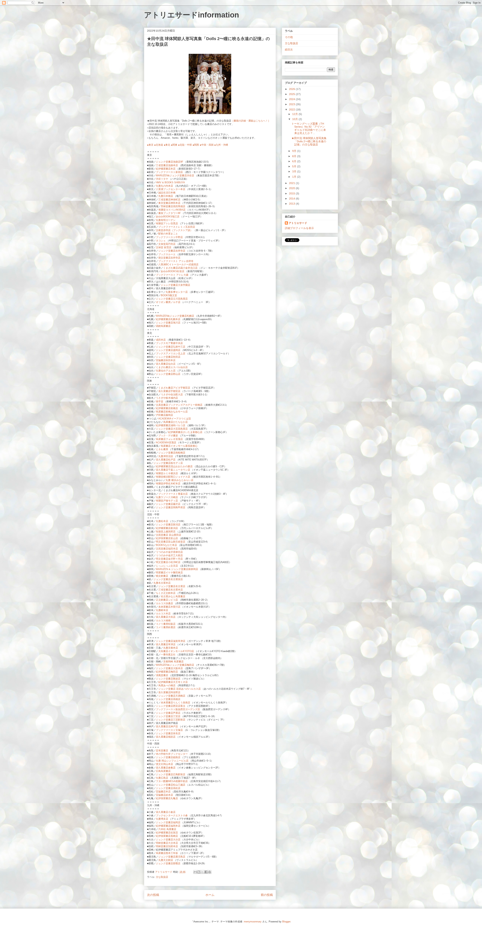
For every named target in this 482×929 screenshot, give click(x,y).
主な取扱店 (162, 877)
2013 (292, 203)
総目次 (289, 49)
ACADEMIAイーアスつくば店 (174, 418)
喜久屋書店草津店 (165, 644)
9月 (294, 150)
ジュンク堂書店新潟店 (168, 524)
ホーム (209, 894)
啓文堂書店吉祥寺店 (169, 257)
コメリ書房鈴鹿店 (165, 627)
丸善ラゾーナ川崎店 (167, 497)
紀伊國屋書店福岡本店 (168, 825)
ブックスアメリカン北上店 (170, 353)
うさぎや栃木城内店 (167, 397)
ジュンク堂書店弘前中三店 (170, 346)
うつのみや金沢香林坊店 (169, 552)
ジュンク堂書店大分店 (168, 839)
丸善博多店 (162, 818)
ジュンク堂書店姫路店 (168, 757)
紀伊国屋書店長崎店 (167, 836)
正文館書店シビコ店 (167, 599)
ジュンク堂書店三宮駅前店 (170, 719)
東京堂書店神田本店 (169, 203)
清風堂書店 (162, 675)
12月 (295, 114)
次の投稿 (153, 894)
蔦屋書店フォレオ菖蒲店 (169, 439)
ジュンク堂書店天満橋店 (171, 695)
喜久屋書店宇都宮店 (169, 391)
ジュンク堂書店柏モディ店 (168, 463)
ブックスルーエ (166, 254)
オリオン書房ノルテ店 (168, 302)
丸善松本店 (162, 521)
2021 (292, 183)
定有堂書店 (162, 750)
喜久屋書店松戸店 (165, 459)
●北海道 (158, 144)
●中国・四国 (207, 144)
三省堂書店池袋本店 (167, 165)
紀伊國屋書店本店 (165, 168)
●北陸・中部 (185, 144)
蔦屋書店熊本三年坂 (167, 853)
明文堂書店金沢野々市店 (169, 558)
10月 (295, 119)
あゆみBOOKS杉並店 (172, 271)
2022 (292, 109)
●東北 (167, 144)
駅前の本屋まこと (168, 233)
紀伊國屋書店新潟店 (167, 528)
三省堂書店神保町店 (169, 199)
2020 (292, 188)
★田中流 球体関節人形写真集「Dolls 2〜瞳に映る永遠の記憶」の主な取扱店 (308, 141)
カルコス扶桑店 (164, 603)
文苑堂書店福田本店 (167, 548)
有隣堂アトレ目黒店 (167, 223)
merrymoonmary (253, 921)
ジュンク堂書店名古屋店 (171, 586)
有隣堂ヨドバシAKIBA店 (171, 209)
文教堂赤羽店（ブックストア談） (174, 230)
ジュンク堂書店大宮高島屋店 (172, 428)
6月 (294, 161)
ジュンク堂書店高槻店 (168, 699)
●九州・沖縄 (221, 144)
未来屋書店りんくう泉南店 (175, 702)
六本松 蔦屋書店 (167, 829)
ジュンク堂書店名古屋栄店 (168, 579)
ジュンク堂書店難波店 (168, 678)
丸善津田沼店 (165, 456)
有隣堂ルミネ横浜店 (167, 473)
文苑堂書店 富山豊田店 (168, 534)
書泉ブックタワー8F (169, 213)
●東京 (150, 144)
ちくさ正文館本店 (165, 593)
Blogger (286, 921)
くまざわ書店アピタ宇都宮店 (174, 387)
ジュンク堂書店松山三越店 (170, 784)
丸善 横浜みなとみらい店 (179, 480)
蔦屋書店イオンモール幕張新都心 (179, 445)
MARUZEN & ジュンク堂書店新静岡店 (177, 569)
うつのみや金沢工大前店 (169, 555)
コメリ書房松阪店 (165, 623)
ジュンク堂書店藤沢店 (168, 504)
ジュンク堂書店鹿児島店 (171, 856)
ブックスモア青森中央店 (169, 343)
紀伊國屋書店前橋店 (167, 408)
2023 (292, 104)
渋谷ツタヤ (162, 178)
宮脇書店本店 (163, 791)
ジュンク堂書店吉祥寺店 (171, 250)
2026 (292, 89)
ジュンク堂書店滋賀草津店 (170, 641)
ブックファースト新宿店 (169, 172)
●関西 (196, 144)
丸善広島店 (162, 777)
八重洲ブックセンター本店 (170, 189)
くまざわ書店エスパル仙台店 (172, 367)
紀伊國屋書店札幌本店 (168, 319)
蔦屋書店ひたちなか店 (175, 422)
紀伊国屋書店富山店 (167, 538)
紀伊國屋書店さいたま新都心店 (185, 432)
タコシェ (161, 240)
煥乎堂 (159, 401)
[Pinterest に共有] (209, 872)
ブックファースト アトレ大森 (172, 274)
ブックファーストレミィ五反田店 (176, 226)
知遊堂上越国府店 (165, 531)
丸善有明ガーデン (165, 220)
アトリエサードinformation (191, 15)
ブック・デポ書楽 (168, 435)
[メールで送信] (195, 872)
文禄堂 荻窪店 (163, 247)
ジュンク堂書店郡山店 (168, 374)
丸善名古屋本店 (162, 582)
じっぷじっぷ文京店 (167, 565)
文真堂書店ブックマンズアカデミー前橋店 (179, 404)
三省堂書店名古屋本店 (170, 589)
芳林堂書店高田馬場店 (173, 206)
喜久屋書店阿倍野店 (169, 692)
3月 (294, 171)
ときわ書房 (162, 449)
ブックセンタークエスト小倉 (172, 815)
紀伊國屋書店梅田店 (167, 671)
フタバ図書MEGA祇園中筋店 (172, 781)
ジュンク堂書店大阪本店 (169, 668)
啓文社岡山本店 (164, 764)
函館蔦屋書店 (163, 326)
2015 (292, 193)
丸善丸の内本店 (164, 185)
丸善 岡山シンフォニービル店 (172, 760)
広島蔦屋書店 (163, 771)
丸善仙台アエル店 (165, 370)
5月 (294, 166)
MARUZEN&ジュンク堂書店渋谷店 (175, 175)
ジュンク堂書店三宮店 (168, 716)
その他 (289, 37)
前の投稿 (267, 894)
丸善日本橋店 (165, 196)
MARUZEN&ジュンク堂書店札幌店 (175, 315)
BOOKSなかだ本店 (166, 545)
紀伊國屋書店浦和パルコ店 (170, 425)
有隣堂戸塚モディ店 (167, 500)
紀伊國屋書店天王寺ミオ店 (173, 682)
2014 (292, 198)
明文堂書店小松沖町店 (168, 562)
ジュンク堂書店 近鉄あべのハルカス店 (179, 688)
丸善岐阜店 (162, 610)
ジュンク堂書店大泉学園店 (175, 285)
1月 (294, 176)
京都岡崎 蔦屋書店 (173, 661)
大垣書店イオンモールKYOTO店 (176, 651)
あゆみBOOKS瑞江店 (167, 216)
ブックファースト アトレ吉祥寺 (175, 261)
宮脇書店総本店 (164, 795)
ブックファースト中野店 (169, 237)
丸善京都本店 (170, 647)
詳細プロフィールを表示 (299, 228)
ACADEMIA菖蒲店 (166, 442)
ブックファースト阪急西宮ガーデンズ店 (178, 709)
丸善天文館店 (165, 860)
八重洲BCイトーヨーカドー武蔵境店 (178, 264)
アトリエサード (298, 222)
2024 (292, 99)
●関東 (174, 144)
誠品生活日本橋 (166, 192)
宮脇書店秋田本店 (165, 360)
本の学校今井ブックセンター (172, 753)
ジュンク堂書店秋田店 (168, 356)
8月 (294, 156)
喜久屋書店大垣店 (166, 617)
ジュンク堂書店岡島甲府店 (170, 507)
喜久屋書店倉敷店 (165, 767)
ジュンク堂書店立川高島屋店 (172, 298)
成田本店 (161, 339)
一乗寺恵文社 (168, 654)
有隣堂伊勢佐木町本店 (168, 483)
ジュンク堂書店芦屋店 (168, 712)
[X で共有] (202, 872)
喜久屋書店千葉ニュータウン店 (173, 469)
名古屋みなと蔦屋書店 (173, 596)
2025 (292, 94)
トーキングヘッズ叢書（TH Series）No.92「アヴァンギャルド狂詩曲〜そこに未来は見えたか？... (308, 128)
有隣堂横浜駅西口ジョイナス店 (173, 476)
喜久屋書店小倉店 (165, 812)
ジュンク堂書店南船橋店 (171, 452)
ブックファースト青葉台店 (173, 493)
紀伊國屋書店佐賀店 (167, 832)
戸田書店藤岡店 (164, 415)
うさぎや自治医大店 (172, 394)
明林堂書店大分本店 (167, 843)
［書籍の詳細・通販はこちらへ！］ (250, 120)
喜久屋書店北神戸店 (167, 726)
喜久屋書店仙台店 (165, 363)
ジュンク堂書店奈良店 (168, 733)
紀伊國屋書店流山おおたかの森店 (174, 466)
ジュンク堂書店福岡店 (168, 822)
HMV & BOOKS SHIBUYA (170, 182)
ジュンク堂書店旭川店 (168, 322)
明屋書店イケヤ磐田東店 (169, 572)
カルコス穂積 (163, 620)
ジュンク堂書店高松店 (168, 788)
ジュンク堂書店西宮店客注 (170, 706)
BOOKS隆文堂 (169, 295)
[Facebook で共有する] (206, 872)
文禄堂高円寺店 (166, 244)
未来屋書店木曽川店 (169, 606)
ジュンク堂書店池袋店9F (169, 161)
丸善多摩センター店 (177, 292)
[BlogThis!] (199, 872)
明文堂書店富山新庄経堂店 (170, 541)
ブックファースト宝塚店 (169, 730)
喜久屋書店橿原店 (165, 736)
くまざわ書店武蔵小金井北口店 (180, 267)
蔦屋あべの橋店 (166, 685)
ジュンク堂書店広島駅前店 (170, 774)
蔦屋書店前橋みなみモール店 (172, 411)
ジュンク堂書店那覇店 (168, 863)
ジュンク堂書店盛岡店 (168, 350)
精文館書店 (162, 575)
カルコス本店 (163, 613)
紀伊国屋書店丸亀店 (167, 798)
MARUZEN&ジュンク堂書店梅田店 (175, 664)
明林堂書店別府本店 (167, 846)
